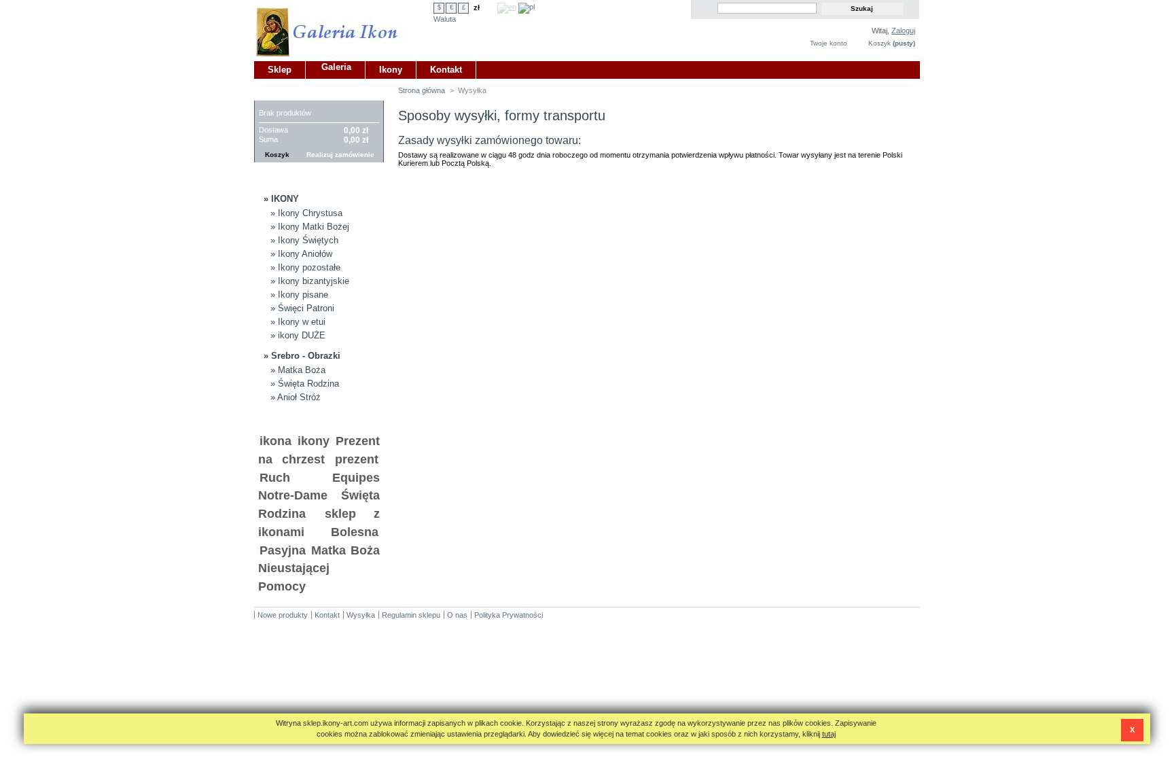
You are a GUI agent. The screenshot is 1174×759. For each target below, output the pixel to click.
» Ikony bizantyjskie (309, 281)
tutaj (829, 734)
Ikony (390, 70)
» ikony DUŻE (297, 335)
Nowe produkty (282, 615)
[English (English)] (506, 7)
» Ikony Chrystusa (306, 213)
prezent (356, 459)
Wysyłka (360, 615)
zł (477, 7)
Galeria (336, 67)
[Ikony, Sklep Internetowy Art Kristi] (343, 28)
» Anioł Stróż (295, 397)
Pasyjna (283, 550)
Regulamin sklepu (411, 615)
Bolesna (354, 532)
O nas (457, 615)
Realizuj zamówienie (340, 154)
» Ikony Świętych (304, 240)
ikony (314, 441)
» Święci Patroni (302, 308)
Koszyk (879, 43)
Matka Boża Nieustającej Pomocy (319, 568)
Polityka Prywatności (508, 615)
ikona (275, 441)
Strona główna (421, 90)
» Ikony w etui (297, 322)
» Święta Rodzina (304, 383)
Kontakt (446, 70)
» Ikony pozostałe (305, 267)
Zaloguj (903, 31)
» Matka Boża (297, 370)
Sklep (279, 70)
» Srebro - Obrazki (302, 356)
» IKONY (281, 199)
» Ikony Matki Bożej (309, 227)
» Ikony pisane (299, 294)
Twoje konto (828, 43)
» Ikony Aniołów (301, 254)
